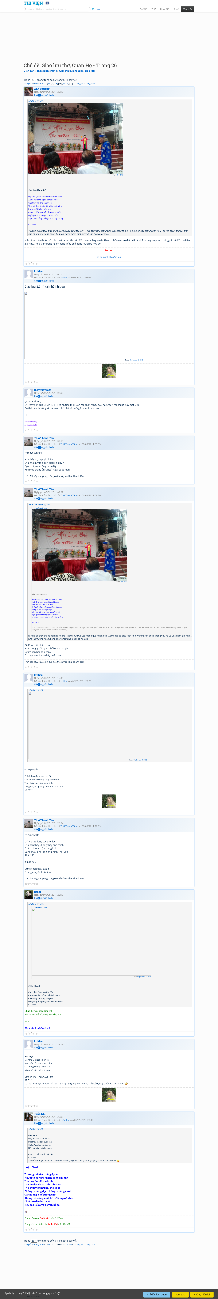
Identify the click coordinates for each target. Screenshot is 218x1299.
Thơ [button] (154, 9)
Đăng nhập (187, 9)
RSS (192, 1296)
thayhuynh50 (42, 390)
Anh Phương (42, 88)
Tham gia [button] (164, 9)
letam (37, 891)
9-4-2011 (120, 175)
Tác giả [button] (143, 9)
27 (64, 83)
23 (49, 83)
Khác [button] (176, 9)
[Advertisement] (109, 35)
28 (67, 83)
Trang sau (79, 83)
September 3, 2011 (136, 360)
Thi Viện (33, 3)
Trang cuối (90, 83)
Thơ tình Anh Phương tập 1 (109, 256)
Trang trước (39, 83)
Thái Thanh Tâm (44, 438)
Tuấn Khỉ (39, 1113)
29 (71, 83)
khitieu (38, 271)
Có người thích (44, 94)
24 (52, 83)
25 (56, 83)
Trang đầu (28, 83)
